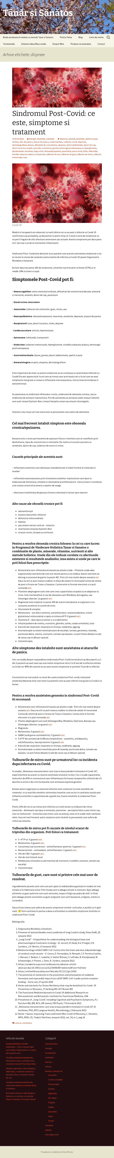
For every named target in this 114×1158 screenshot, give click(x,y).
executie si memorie (42, 148)
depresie (82, 142)
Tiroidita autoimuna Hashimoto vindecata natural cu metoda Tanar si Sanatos (21, 1085)
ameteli (71, 138)
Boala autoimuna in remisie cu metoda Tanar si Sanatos (28, 37)
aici (97, 577)
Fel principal (53, 1084)
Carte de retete (96, 37)
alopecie (63, 138)
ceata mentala (56, 142)
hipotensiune (18, 151)
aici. (30, 587)
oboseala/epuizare (52, 151)
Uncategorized (51, 1134)
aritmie (15, 142)
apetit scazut (91, 138)
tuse (25, 157)
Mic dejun (52, 1098)
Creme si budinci (55, 1079)
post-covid (77, 151)
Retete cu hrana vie (53, 1071)
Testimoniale (9, 44)
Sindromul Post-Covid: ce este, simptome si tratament (53, 122)
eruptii (29, 148)
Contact (101, 44)
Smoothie (52, 1111)
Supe (50, 1116)
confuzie (67, 142)
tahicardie (93, 151)
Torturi (51, 1120)
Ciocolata (52, 1075)
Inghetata (52, 1093)
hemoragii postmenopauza (71, 148)
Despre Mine (58, 44)
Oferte (48, 1066)
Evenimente (50, 1053)
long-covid (38, 151)
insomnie (29, 151)
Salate (51, 1107)
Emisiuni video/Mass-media (33, 44)
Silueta (48, 1130)
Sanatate (50, 138)
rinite (85, 151)
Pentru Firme (66, 37)
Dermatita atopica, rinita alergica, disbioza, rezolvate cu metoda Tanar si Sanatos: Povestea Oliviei (21, 1096)
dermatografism (19, 145)
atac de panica (25, 142)
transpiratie (40, 154)
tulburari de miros (85, 154)
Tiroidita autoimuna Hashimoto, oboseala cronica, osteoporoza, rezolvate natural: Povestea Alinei (21, 1060)
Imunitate (41, 138)
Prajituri (51, 1102)
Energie (32, 138)
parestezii (66, 151)
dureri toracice (18, 148)
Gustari (51, 1088)
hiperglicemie (90, 148)
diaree (31, 145)
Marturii (48, 1062)
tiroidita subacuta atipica (23, 154)
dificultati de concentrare (46, 145)
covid (74, 142)
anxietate (80, 138)
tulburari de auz (53, 154)
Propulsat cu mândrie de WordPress (57, 1152)
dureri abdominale (74, 145)
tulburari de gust (68, 154)
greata (55, 148)
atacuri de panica (41, 142)
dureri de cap (90, 145)
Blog (80, 37)
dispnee (61, 145)
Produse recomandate (81, 44)
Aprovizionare (51, 1043)
